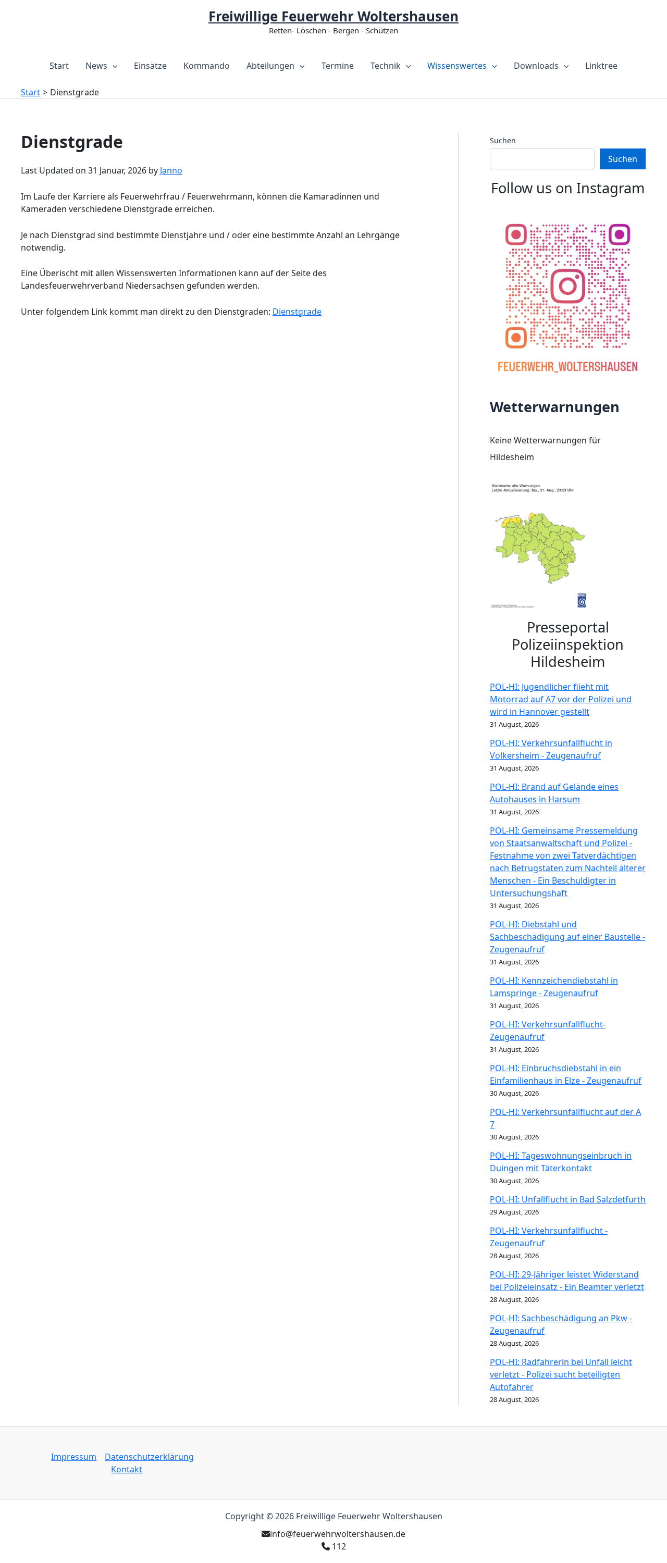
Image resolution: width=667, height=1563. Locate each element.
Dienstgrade (297, 311)
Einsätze (150, 65)
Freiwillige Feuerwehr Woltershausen (333, 16)
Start (59, 65)
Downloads (536, 65)
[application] (112, 65)
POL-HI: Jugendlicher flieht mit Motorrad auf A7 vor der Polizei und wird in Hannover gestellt (561, 699)
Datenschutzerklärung (149, 1456)
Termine (338, 65)
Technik (385, 65)
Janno (171, 170)
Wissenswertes (457, 65)
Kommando (206, 65)
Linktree (601, 65)
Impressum (73, 1456)
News (96, 65)
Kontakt (126, 1469)
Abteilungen (270, 65)
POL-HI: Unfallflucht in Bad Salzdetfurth (568, 1199)
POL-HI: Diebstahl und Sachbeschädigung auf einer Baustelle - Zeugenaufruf (567, 937)
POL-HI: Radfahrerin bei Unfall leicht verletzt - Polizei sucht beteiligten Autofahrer (561, 1374)
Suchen (503, 140)
